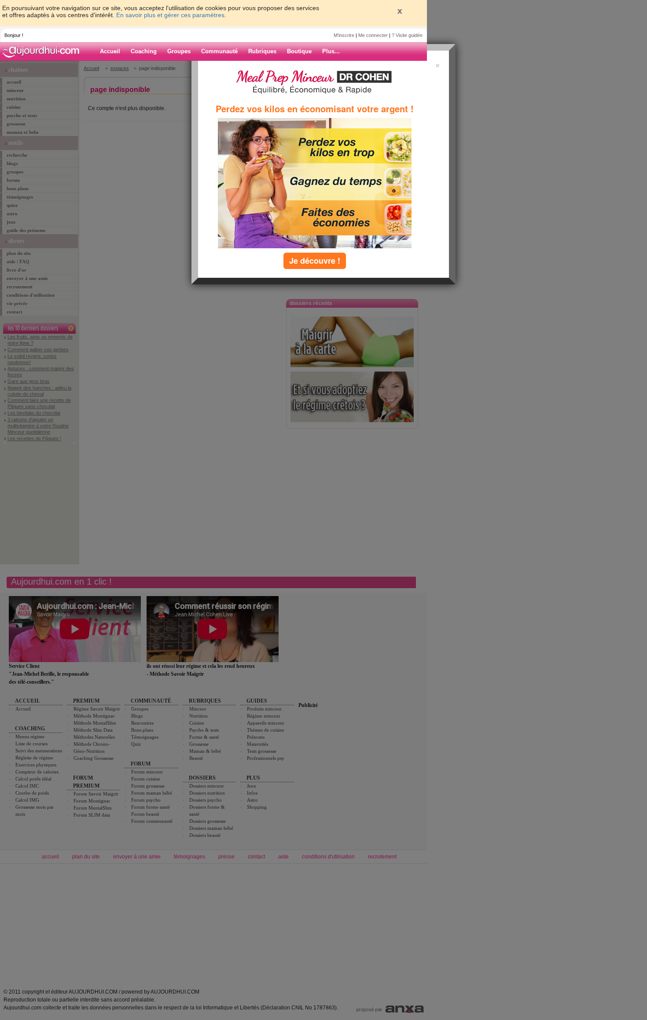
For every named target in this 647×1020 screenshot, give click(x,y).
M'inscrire (344, 35)
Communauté (219, 51)
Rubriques (262, 51)
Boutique (299, 51)
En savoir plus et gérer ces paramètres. (171, 14)
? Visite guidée (407, 35)
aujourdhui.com (43, 51)
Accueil (110, 51)
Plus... (331, 51)
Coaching (144, 51)
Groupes (179, 51)
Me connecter (373, 35)
